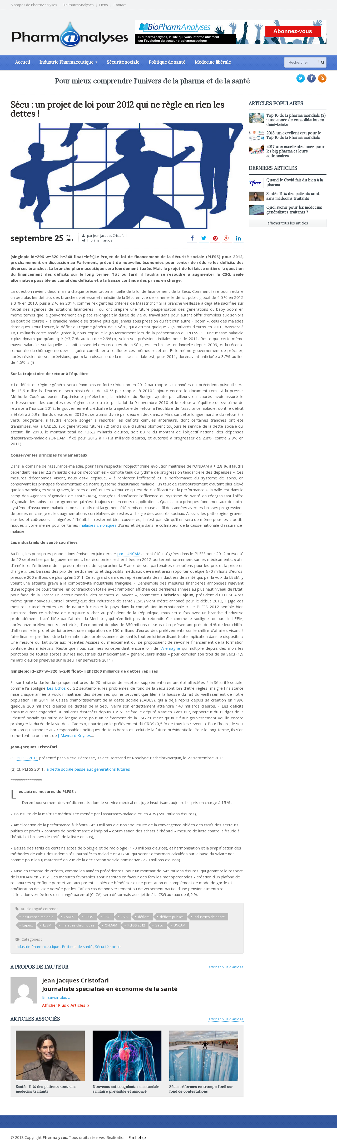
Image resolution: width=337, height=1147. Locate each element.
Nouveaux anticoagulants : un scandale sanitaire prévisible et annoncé (126, 1089)
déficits (144, 916)
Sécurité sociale (123, 62)
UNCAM (179, 925)
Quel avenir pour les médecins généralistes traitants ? (294, 209)
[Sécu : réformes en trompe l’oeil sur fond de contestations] (203, 1032)
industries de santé (209, 916)
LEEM (47, 925)
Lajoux (27, 925)
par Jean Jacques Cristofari (106, 235)
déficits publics (172, 916)
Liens (103, 5)
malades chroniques (78, 925)
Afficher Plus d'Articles (63, 1005)
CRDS (89, 916)
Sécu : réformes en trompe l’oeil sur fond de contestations (201, 1089)
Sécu (159, 925)
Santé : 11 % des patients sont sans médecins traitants (46, 1089)
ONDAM (111, 925)
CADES (69, 916)
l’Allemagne (171, 648)
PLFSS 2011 (27, 757)
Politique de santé (167, 62)
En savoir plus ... (56, 997)
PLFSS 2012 (136, 925)
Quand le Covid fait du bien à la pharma (294, 182)
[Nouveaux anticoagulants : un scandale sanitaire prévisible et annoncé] (127, 1032)
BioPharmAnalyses (78, 5)
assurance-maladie (37, 916)
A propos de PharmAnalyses (34, 5)
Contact (119, 5)
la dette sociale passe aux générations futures (88, 769)
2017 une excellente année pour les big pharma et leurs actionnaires (295, 151)
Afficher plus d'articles (226, 967)
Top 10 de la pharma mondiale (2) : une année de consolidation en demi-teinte (296, 120)
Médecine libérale (213, 62)
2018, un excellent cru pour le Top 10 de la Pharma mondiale (293, 135)
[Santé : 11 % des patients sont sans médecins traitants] (50, 1032)
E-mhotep (137, 1137)
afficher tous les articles (287, 223)
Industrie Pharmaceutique (37, 946)
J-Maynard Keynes (74, 735)
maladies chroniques (98, 525)
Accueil (22, 62)
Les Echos (56, 688)
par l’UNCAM (129, 553)
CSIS (124, 916)
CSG (106, 916)
